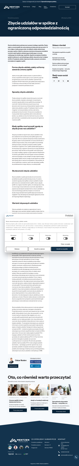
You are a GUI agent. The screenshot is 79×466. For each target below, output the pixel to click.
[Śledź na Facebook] (54, 81)
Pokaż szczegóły (65, 244)
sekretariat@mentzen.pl (67, 455)
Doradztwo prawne (13, 18)
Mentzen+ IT (48, 445)
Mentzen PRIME (49, 447)
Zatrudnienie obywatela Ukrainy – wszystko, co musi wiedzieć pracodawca (61, 403)
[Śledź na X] (63, 81)
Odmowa (17, 249)
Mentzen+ (47, 442)
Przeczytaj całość (18, 410)
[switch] (31, 238)
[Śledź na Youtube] (68, 81)
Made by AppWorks (44, 463)
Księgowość (34, 447)
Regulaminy (33, 463)
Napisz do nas (13, 366)
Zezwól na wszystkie (62, 249)
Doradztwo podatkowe (36, 442)
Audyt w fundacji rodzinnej (39, 400)
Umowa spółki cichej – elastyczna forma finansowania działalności (17, 402)
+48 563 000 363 (65, 452)
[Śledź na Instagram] (58, 81)
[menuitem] (26, 6)
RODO (38, 463)
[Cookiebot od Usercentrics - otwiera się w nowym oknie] (66, 216)
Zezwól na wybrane (39, 249)
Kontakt (67, 7)
